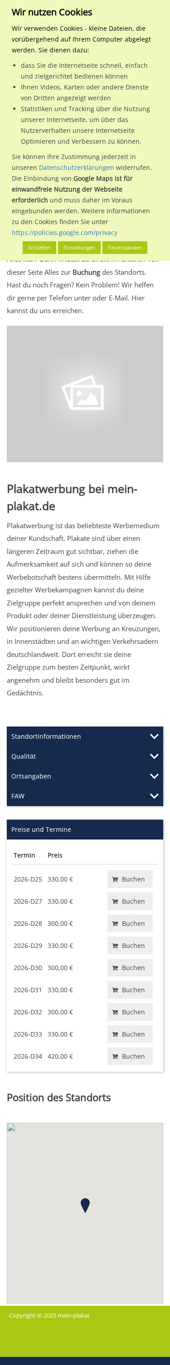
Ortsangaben (31, 776)
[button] (85, 1206)
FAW (17, 796)
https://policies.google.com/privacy (64, 232)
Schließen (39, 247)
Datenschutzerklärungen (76, 167)
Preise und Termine (41, 829)
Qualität (23, 756)
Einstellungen (79, 247)
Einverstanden (125, 247)
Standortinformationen (46, 736)
